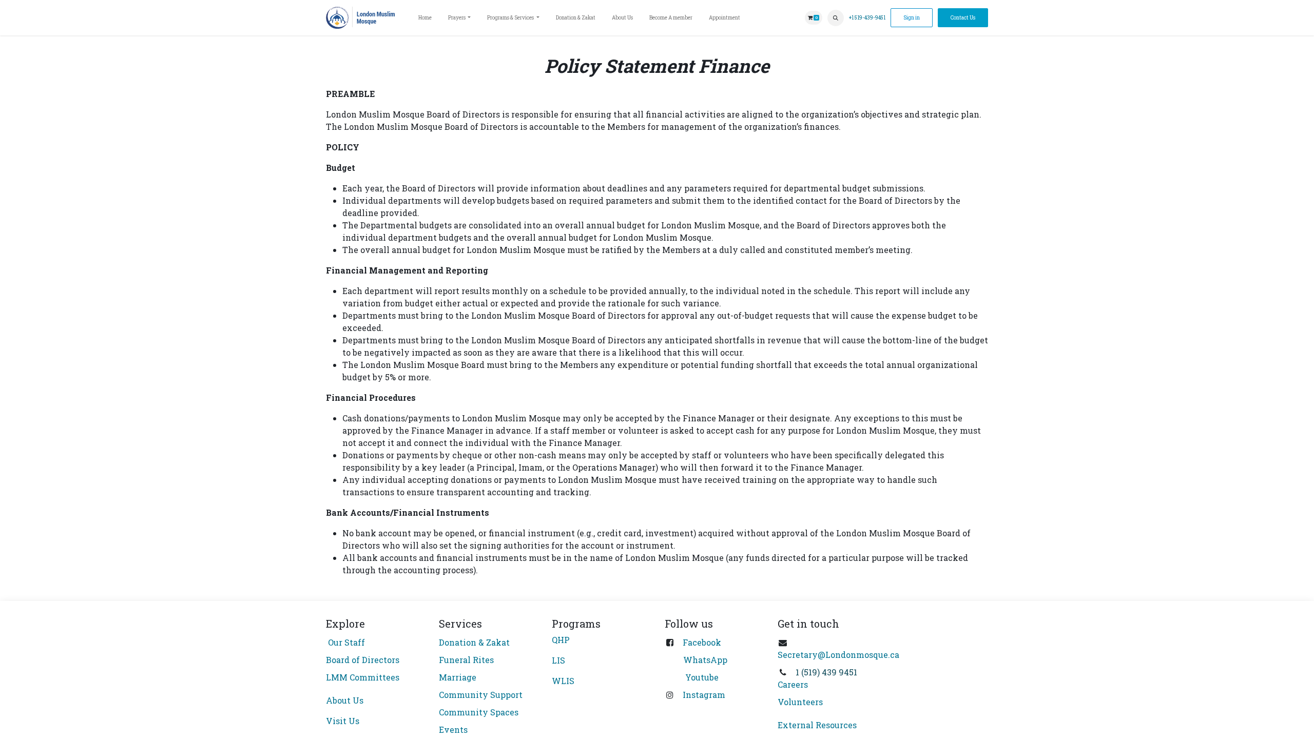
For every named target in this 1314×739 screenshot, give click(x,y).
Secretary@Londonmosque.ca (838, 654)
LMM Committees (362, 677)
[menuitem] (425, 18)
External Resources (817, 724)
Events (453, 729)
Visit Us (342, 720)
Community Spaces (478, 712)
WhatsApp (705, 659)
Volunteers (800, 701)
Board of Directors (362, 659)
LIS (558, 660)
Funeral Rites (466, 659)
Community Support (481, 694)
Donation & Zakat (474, 642)
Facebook (702, 642)
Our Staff (345, 642)
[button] (835, 18)
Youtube (701, 677)
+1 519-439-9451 (867, 17)
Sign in (911, 17)
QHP (561, 639)
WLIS (563, 680)
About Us (344, 700)
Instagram (704, 694)
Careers (793, 684)
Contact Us (963, 17)
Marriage (457, 677)
